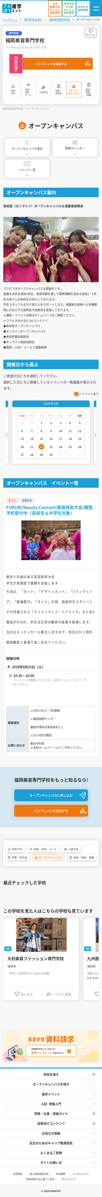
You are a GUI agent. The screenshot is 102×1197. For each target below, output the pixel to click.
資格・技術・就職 (89, 92)
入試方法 (43, 92)
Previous (7, 434)
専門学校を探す (33, 19)
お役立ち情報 (51, 1133)
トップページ (10, 19)
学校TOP (13, 92)
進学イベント (51, 1094)
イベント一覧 (27, 170)
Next (95, 434)
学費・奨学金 (58, 92)
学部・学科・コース (28, 92)
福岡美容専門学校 (59, 19)
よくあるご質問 (51, 1152)
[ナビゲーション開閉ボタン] (96, 8)
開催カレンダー (75, 148)
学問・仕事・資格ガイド (51, 1113)
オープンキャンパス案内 (27, 149)
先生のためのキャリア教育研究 (51, 1143)
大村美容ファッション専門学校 (35, 958)
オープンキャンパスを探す (51, 1084)
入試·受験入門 (51, 1104)
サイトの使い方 (51, 1162)
